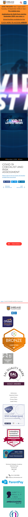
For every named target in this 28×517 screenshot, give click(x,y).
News (20, 159)
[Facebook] (12, 313)
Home (2, 301)
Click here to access (14, 22)
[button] (25, 2)
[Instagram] (15, 313)
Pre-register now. (14, 11)
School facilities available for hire (14, 19)
